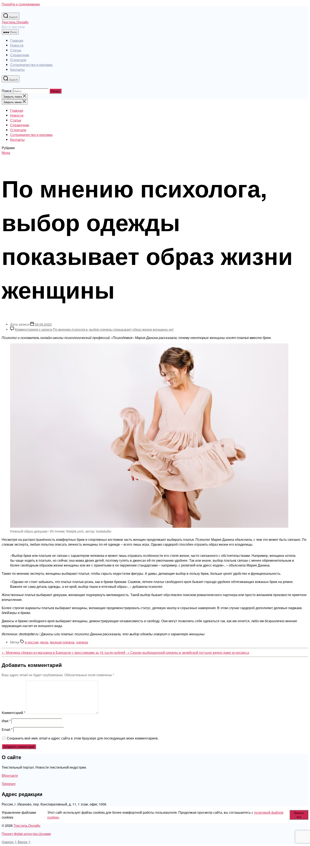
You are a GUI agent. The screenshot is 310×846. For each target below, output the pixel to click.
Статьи (15, 50)
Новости (16, 45)
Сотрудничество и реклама (31, 64)
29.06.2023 (43, 324)
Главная (16, 40)
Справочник (19, 55)
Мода (6, 152)
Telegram (9, 783)
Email (7, 729)
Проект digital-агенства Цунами (26, 833)
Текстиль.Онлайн (15, 22)
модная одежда (62, 642)
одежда (82, 642)
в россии (32, 642)
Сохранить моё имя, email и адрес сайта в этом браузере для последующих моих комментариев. (83, 738)
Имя (6, 720)
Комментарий (13, 712)
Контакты (17, 69)
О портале (18, 59)
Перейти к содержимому (21, 4)
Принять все (299, 815)
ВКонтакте (10, 775)
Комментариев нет (94, 329)
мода (44, 642)
